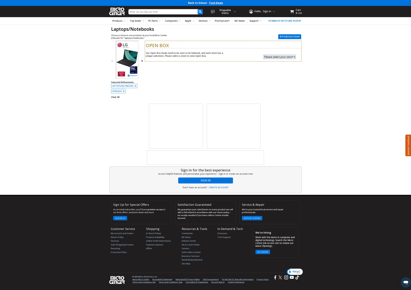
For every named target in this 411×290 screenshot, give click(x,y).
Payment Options (154, 244)
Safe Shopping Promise (122, 244)
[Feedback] (408, 145)
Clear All (115, 97)
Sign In (205, 180)
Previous (112, 60)
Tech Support (224, 237)
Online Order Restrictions (158, 240)
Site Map (186, 263)
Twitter (281, 277)
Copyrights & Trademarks (197, 282)
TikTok (296, 277)
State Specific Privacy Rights (187, 279)
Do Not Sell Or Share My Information (238, 279)
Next (142, 60)
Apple (188, 20)
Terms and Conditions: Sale (170, 282)
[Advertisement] (176, 126)
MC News (240, 20)
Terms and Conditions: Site (144, 282)
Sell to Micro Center (191, 252)
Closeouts (222, 233)
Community (187, 233)
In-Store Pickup (153, 233)
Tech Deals (216, 3)
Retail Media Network (192, 259)
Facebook (275, 277)
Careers (185, 248)
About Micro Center (140, 279)
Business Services (191, 256)
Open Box (118, 91)
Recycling (115, 248)
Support (254, 20)
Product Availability (155, 237)
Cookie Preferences (236, 282)
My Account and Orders (122, 233)
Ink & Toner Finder (191, 244)
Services (203, 20)
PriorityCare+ (222, 20)
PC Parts (153, 20)
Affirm (149, 248)
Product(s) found (290, 36)
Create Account (219, 187)
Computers (171, 20)
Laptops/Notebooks (124, 86)
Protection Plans (119, 252)
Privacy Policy (263, 279)
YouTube (291, 277)
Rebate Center (189, 240)
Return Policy (117, 237)
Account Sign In (218, 282)
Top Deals (135, 20)
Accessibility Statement (162, 279)
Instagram (286, 277)
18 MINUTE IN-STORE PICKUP (284, 20)
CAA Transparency (211, 279)
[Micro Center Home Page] (117, 10)
